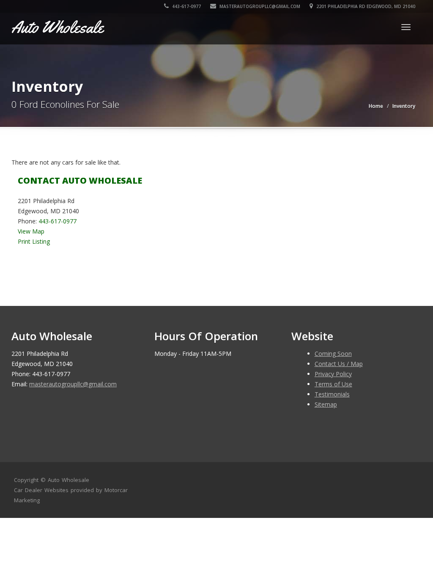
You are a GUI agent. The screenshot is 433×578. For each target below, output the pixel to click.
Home (376, 106)
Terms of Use (333, 384)
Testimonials (332, 394)
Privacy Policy (333, 374)
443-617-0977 (186, 6)
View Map (31, 231)
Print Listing (34, 241)
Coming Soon (333, 354)
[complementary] (407, 552)
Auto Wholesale (68, 480)
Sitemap (326, 404)
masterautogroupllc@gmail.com (259, 6)
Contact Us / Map (339, 364)
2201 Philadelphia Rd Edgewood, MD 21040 (365, 6)
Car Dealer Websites (41, 490)
